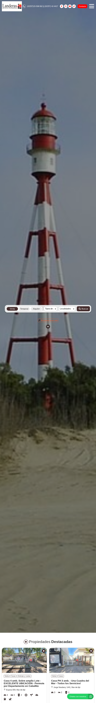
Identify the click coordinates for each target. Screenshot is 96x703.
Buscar (85, 309)
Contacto (82, 6)
